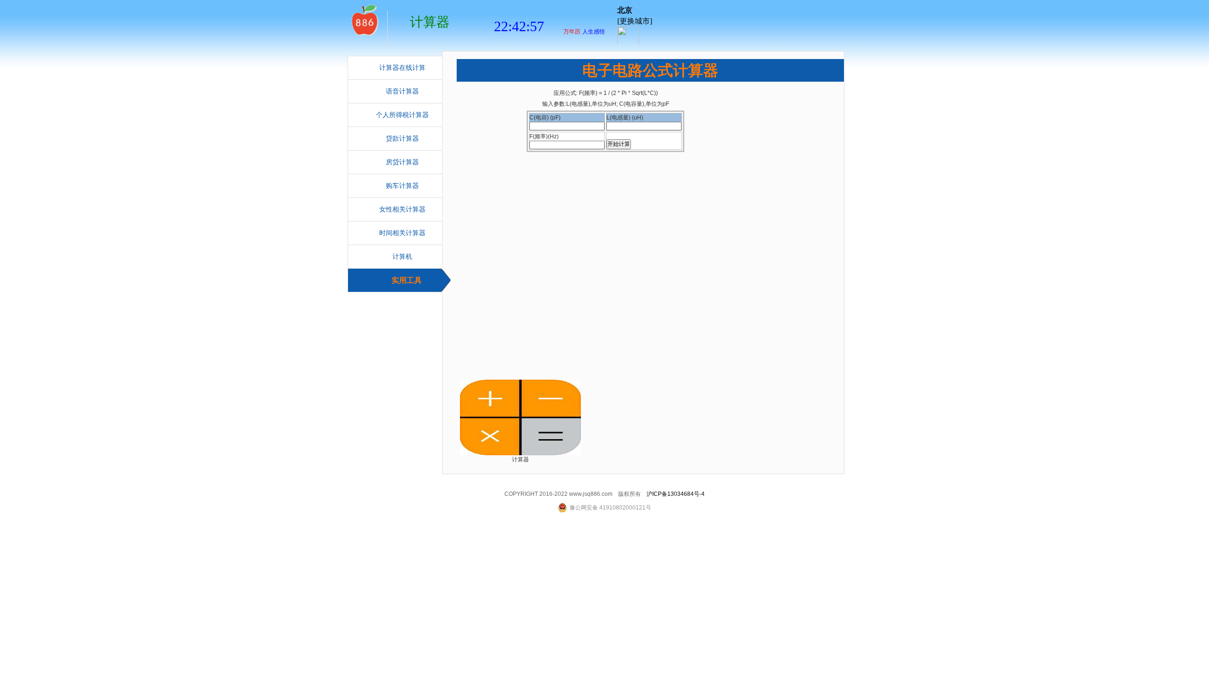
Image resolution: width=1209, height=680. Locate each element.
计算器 (364, 19)
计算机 (402, 256)
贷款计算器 (402, 138)
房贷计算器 (402, 162)
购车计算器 (402, 185)
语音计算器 (402, 91)
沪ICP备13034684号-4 (676, 494)
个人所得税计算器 (402, 115)
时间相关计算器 (402, 233)
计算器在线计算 (402, 67)
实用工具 (407, 280)
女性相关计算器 (402, 209)
